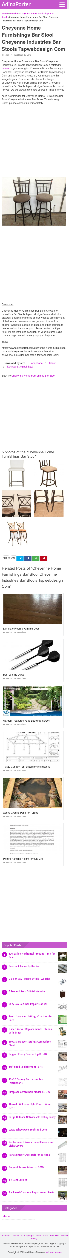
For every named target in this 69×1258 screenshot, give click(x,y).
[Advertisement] (34, 141)
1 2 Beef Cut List (18, 1180)
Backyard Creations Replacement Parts (31, 1192)
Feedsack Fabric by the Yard (25, 966)
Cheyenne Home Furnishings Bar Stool (33, 375)
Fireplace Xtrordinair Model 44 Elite (30, 1092)
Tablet (52, 363)
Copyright (29, 1235)
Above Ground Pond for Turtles (20, 812)
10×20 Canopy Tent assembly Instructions (26, 766)
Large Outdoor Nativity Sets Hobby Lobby (32, 1117)
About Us (54, 1235)
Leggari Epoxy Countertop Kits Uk (28, 1054)
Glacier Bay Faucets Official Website (29, 978)
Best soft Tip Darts (13, 674)
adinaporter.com (54, 1252)
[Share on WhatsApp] (35, 558)
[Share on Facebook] (27, 558)
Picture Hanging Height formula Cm (23, 858)
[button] (62, 4)
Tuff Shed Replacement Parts (25, 1066)
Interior (5, 55)
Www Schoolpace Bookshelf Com (28, 1129)
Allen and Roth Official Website (27, 991)
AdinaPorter (16, 4)
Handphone (36, 363)
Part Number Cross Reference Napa (29, 1154)
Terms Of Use (41, 1235)
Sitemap (6, 1235)
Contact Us (17, 1235)
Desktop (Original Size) (20, 366)
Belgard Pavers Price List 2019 (26, 1167)
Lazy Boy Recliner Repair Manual (28, 1004)
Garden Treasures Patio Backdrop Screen (26, 720)
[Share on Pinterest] (43, 558)
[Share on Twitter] (20, 558)
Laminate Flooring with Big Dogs (21, 628)
